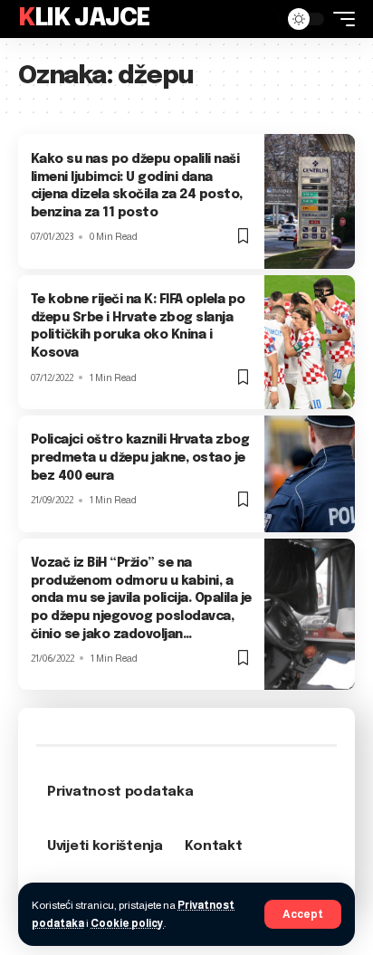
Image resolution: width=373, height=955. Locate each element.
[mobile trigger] (339, 19)
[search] (259, 19)
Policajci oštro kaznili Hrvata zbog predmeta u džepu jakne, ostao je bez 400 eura (140, 458)
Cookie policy (127, 923)
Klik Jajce (84, 18)
